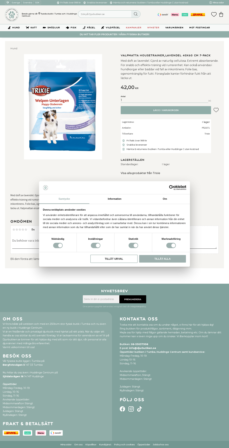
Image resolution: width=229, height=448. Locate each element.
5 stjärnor (25, 229)
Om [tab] (165, 198)
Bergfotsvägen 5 (14, 364)
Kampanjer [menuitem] (133, 27)
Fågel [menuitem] (91, 27)
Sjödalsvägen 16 (13, 376)
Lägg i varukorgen (166, 110)
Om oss (78, 444)
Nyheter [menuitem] (153, 27)
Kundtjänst (105, 444)
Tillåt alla (162, 258)
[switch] (95, 245)
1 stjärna (13, 229)
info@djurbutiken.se (142, 348)
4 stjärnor (22, 229)
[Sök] (135, 14)
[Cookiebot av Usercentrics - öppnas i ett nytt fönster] (171, 187)
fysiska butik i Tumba (51, 14)
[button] (214, 14)
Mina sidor (66, 444)
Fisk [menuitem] (73, 27)
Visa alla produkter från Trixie (140, 173)
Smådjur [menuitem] (53, 27)
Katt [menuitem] (34, 27)
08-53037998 (139, 344)
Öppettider (143, 444)
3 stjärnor (19, 229)
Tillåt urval (114, 258)
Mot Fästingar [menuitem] (199, 27)
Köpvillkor (90, 444)
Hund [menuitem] (16, 27)
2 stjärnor (16, 229)
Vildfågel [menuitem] (113, 27)
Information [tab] (114, 198)
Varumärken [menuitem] (174, 27)
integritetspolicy (138, 306)
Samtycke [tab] (64, 198)
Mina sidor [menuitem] (218, 2)
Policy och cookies (124, 444)
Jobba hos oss (161, 444)
